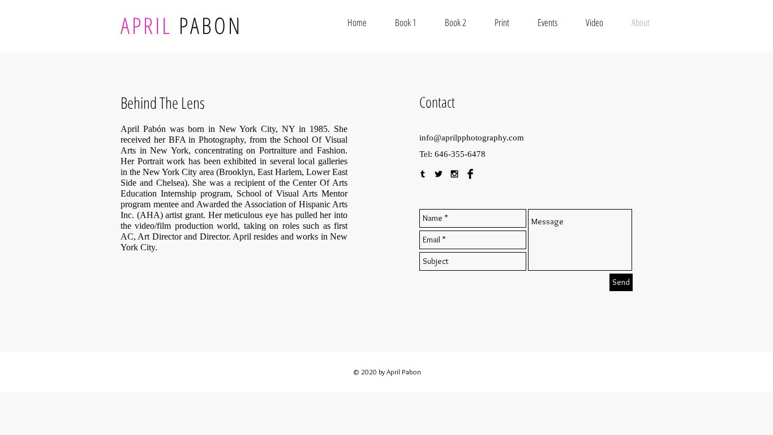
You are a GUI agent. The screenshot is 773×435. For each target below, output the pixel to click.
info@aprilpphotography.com (471, 137)
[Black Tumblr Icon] (423, 174)
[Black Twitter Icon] (438, 174)
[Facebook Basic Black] (470, 174)
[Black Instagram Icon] (454, 174)
